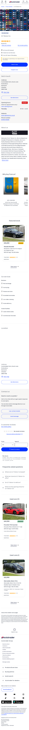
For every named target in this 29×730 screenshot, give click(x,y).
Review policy (5, 657)
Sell (5, 2)
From (2, 441)
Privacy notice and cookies (8, 653)
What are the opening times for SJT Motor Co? (14, 487)
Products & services (11, 667)
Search (26, 2)
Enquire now (14, 69)
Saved (23, 2)
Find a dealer (9, 6)
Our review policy (23, 45)
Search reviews (15, 449)
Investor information (7, 651)
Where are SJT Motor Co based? (15, 472)
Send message (14, 416)
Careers (4, 649)
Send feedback (7, 689)
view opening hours (6, 106)
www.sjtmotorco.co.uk (8, 115)
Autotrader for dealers (12, 680)
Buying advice (9, 672)
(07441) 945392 (5, 119)
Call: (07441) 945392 (14, 411)
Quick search (9, 676)
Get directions (14, 97)
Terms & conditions (6, 655)
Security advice (5, 644)
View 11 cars (14, 64)
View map (6, 92)
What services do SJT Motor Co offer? (15, 477)
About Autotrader (6, 647)
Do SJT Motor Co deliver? (13, 482)
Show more (5, 160)
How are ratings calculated (14, 434)
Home (2, 6)
